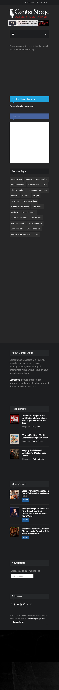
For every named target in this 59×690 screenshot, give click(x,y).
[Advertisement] (30, 72)
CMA (45, 185)
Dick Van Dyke (33, 185)
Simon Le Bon (16, 179)
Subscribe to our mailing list (25, 571)
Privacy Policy (18, 622)
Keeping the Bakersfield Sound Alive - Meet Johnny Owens (34, 453)
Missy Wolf (36, 427)
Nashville (25, 196)
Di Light (36, 196)
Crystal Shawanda (35, 223)
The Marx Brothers (30, 201)
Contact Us (15, 380)
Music (25, 500)
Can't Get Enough (17, 223)
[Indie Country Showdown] (28, 23)
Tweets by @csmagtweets (22, 106)
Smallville (15, 196)
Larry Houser (37, 207)
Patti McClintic (37, 441)
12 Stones (15, 201)
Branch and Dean (33, 229)
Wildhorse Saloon (18, 185)
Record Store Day (28, 212)
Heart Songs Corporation (38, 190)
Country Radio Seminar (20, 207)
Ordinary (29, 179)
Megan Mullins (41, 179)
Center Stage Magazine (36, 619)
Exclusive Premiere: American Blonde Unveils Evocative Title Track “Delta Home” (35, 531)
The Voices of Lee (18, 190)
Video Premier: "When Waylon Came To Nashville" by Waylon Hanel (35, 493)
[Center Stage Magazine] (29, 13)
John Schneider (17, 229)
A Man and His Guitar (19, 218)
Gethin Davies (36, 218)
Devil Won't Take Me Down (21, 234)
